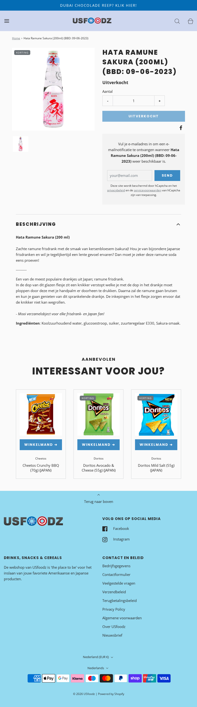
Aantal (107, 91)
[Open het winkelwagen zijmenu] (190, 20)
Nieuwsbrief (112, 635)
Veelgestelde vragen (118, 583)
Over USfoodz (113, 626)
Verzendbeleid (114, 591)
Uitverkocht (144, 116)
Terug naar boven (98, 501)
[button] (20, 144)
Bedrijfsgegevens (116, 565)
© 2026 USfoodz (84, 694)
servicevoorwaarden (147, 190)
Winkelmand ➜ (41, 444)
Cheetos (40, 458)
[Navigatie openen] (6, 20)
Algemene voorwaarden (122, 617)
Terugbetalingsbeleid (119, 600)
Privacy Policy (113, 609)
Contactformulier (116, 574)
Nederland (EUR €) (96, 657)
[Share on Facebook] (180, 127)
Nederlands (96, 668)
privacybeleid (116, 190)
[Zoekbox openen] (177, 20)
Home (16, 38)
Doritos (99, 458)
